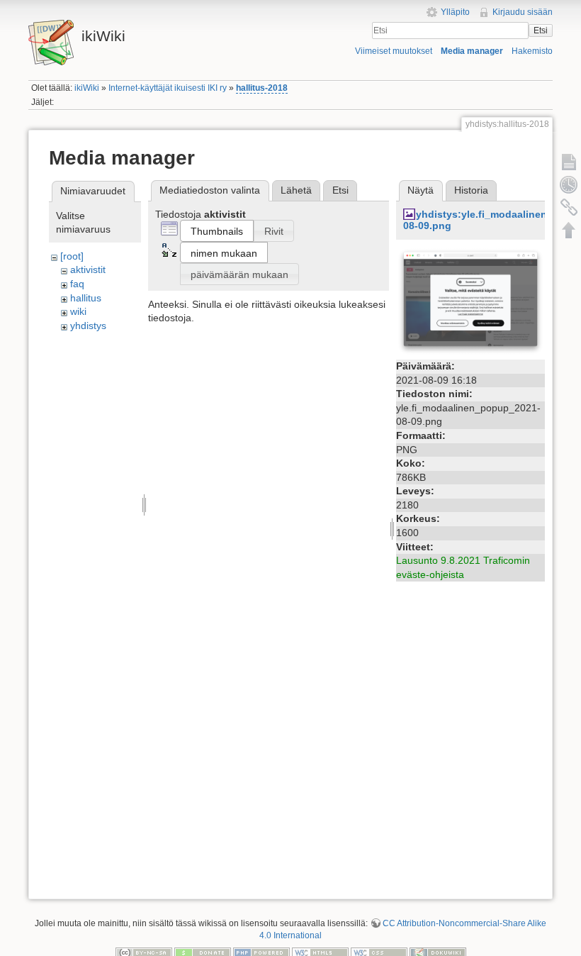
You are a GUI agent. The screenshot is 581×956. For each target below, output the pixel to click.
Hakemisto (532, 51)
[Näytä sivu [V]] (569, 161)
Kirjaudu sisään (522, 12)
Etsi (541, 30)
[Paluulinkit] (569, 207)
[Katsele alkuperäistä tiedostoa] (470, 300)
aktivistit (88, 269)
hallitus (85, 298)
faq (77, 283)
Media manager (472, 51)
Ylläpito (455, 12)
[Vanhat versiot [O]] (569, 184)
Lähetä (296, 190)
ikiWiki (86, 88)
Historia (471, 190)
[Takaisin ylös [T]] (569, 229)
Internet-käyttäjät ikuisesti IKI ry (167, 88)
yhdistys (88, 325)
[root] (72, 256)
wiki (78, 311)
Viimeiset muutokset (393, 51)
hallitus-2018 (262, 88)
